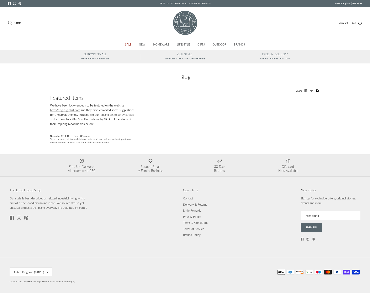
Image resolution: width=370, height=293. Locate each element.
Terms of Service (193, 229)
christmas (60, 139)
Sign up (311, 227)
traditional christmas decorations (92, 142)
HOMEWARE (161, 44)
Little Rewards (192, 210)
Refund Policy (192, 234)
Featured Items (66, 98)
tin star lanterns (58, 142)
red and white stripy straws (117, 114)
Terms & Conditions (195, 222)
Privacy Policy (192, 216)
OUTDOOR (219, 44)
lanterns (91, 139)
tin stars (71, 142)
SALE (128, 44)
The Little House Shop (29, 281)
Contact (188, 198)
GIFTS (201, 44)
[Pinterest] (19, 3)
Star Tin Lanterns (88, 119)
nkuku (99, 139)
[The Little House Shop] (185, 23)
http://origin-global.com (65, 110)
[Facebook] (9, 3)
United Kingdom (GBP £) (346, 3)
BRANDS (239, 44)
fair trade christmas (76, 139)
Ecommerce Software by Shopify (58, 281)
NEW (142, 44)
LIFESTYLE (183, 44)
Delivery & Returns (195, 204)
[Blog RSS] (317, 90)
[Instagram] (14, 3)
